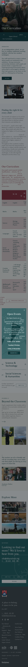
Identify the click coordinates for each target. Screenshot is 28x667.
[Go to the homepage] (7, 3)
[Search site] (21, 3)
